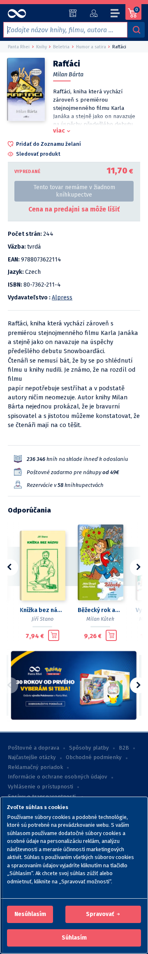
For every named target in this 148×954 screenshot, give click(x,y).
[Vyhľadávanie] (136, 30)
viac (59, 130)
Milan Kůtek (100, 619)
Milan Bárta (68, 74)
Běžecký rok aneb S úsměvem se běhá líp (100, 610)
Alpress (62, 297)
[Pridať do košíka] (53, 635)
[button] (30, 914)
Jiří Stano (42, 619)
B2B (124, 748)
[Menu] (115, 14)
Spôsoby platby (89, 748)
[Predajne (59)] (73, 13)
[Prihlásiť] (93, 13)
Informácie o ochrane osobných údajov (57, 777)
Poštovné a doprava (33, 748)
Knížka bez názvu (42, 610)
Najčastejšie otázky (32, 757)
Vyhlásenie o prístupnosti (40, 786)
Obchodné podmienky (94, 757)
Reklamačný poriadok (35, 767)
